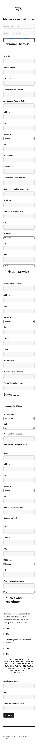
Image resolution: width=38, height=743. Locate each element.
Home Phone (8, 155)
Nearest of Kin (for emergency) (16, 189)
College (6, 424)
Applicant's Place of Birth (14, 101)
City (5, 123)
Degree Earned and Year (13, 507)
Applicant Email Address (13, 703)
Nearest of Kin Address (13, 211)
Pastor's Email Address (13, 383)
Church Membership (12, 284)
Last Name (7, 56)
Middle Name (9, 67)
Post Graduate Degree (12, 434)
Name (5, 453)
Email (5, 349)
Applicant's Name (10, 681)
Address (6, 112)
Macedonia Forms (9, 737)
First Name (8, 78)
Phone (6, 255)
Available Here (22, 623)
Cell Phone (8, 167)
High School (8, 414)
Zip (4, 144)
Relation (7, 200)
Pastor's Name (9, 361)
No (7, 634)
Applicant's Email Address (14, 178)
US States (7, 134)
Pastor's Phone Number (13, 372)
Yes (7, 628)
